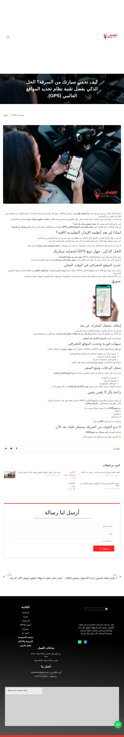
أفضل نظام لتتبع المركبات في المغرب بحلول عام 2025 (100, 472)
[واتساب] (79, 642)
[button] (8, 37)
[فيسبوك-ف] (85, 642)
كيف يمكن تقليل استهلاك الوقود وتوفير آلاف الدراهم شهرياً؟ (39, 472)
